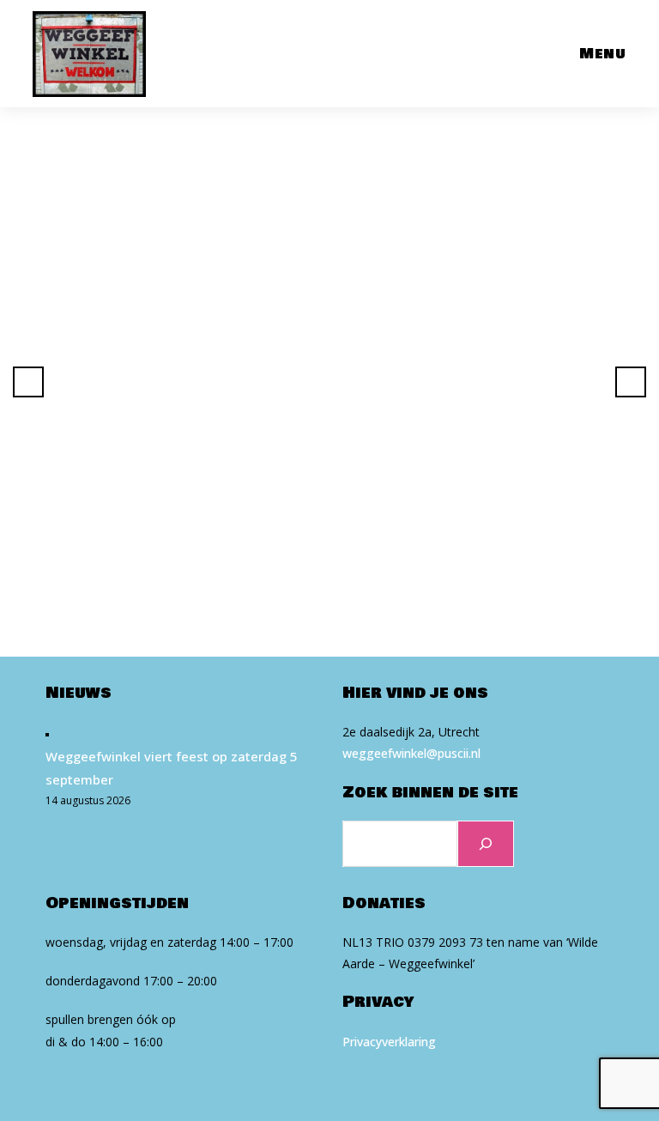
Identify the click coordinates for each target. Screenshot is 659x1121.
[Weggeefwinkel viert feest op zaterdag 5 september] (47, 733)
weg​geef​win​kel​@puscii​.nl (411, 753)
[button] (28, 382)
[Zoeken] (485, 844)
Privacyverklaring (389, 1041)
